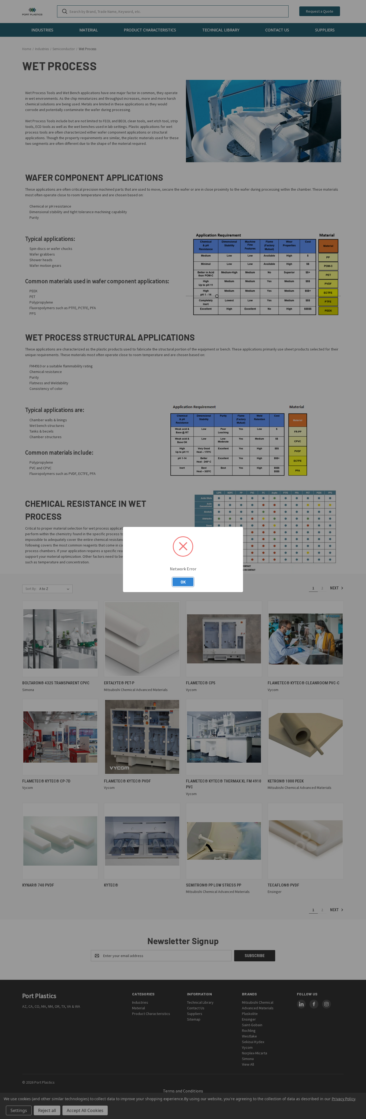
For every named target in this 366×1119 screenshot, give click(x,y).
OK (183, 581)
